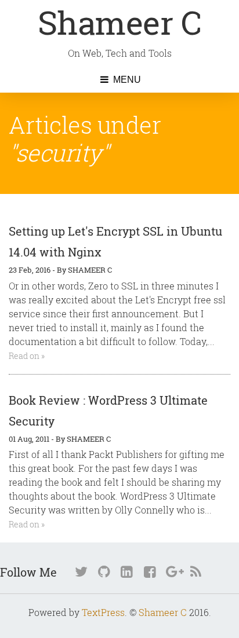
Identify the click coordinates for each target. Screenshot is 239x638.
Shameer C (120, 22)
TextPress (103, 612)
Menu (126, 80)
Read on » (27, 355)
